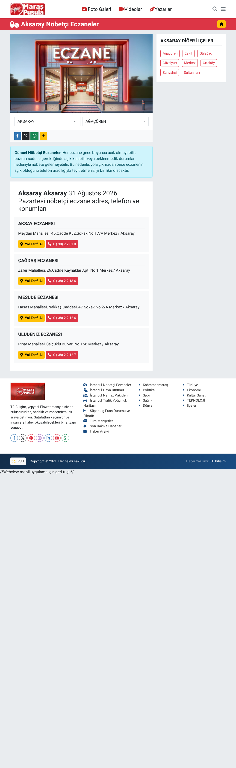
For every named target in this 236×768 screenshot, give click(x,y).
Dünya (147, 405)
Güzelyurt (170, 63)
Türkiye (192, 385)
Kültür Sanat (196, 395)
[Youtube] (57, 438)
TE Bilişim (218, 461)
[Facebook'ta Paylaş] (17, 136)
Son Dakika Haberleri (106, 426)
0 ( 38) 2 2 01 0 (64, 244)
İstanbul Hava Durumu (107, 390)
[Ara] (214, 9)
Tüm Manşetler (101, 421)
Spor (146, 395)
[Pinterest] (31, 438)
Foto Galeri (99, 9)
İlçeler (191, 405)
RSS (20, 461)
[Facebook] (14, 438)
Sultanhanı (192, 73)
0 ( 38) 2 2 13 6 (64, 281)
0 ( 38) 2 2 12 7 (64, 355)
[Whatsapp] (65, 438)
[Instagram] (40, 438)
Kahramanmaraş (155, 385)
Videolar (133, 9)
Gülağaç (206, 53)
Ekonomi (194, 390)
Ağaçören (170, 53)
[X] (23, 438)
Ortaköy (209, 63)
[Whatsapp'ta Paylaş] (34, 136)
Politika (149, 390)
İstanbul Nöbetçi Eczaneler (110, 385)
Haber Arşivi (99, 431)
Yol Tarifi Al (34, 244)
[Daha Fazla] (43, 136)
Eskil (188, 53)
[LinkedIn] (48, 438)
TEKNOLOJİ (196, 400)
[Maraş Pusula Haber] (27, 9)
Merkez (189, 63)
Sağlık (147, 400)
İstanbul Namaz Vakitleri (109, 395)
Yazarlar (163, 9)
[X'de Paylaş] (26, 136)
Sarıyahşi (170, 73)
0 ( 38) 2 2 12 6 (64, 318)
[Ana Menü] (223, 9)
